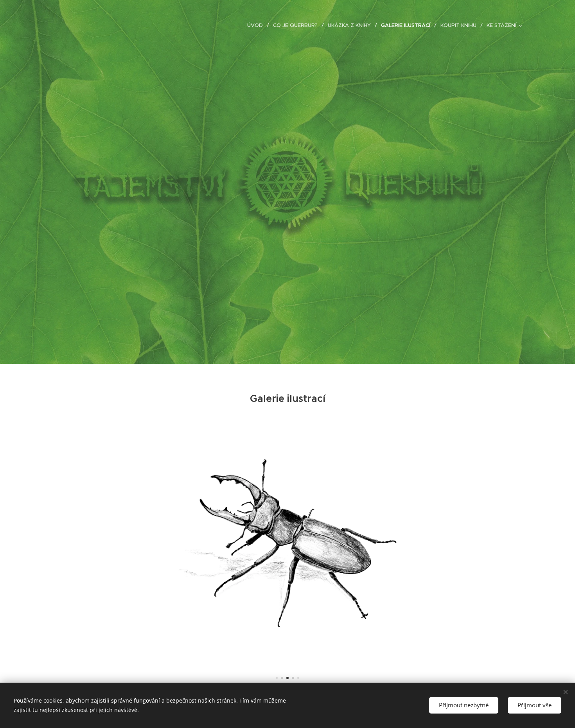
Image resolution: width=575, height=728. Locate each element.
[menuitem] (257, 25)
